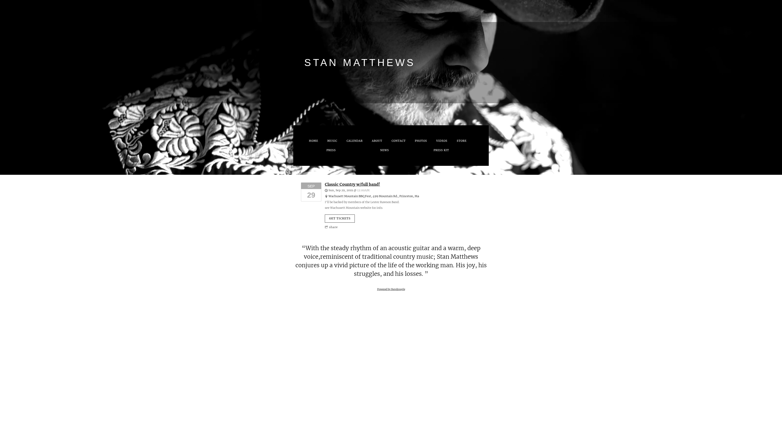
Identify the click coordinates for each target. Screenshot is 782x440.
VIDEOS (441, 141)
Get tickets (339, 218)
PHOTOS (421, 141)
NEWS (384, 150)
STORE (462, 141)
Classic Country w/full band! (352, 184)
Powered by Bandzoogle (391, 289)
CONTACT (399, 141)
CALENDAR (355, 141)
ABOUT (377, 141)
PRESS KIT (441, 150)
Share (333, 227)
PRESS (331, 150)
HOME (313, 141)
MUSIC (332, 141)
